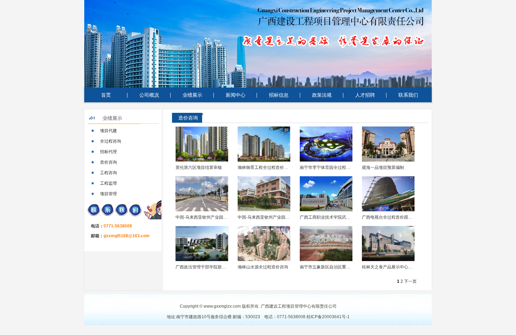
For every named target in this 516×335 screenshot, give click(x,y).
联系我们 (408, 95)
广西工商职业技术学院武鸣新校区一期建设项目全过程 (326, 217)
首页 (106, 95)
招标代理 (108, 151)
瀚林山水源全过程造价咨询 (263, 267)
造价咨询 (108, 162)
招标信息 (279, 95)
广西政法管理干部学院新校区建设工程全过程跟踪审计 (202, 267)
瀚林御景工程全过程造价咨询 (264, 167)
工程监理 (108, 183)
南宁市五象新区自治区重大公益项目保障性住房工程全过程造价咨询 (326, 267)
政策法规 (322, 95)
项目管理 (108, 193)
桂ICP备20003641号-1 (328, 316)
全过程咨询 (110, 141)
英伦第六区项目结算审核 (199, 167)
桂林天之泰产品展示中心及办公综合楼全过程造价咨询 (388, 267)
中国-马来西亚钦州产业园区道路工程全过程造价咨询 (202, 217)
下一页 (410, 281)
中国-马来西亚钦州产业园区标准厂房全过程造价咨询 (264, 217)
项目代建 (108, 130)
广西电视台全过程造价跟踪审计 (388, 217)
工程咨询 (108, 172)
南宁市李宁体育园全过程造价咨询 (326, 167)
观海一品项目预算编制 (383, 167)
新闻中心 (235, 95)
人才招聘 (365, 95)
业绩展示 (192, 95)
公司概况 (149, 95)
